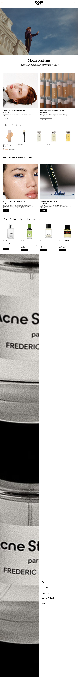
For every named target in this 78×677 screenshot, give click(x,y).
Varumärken (55, 6)
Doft (30, 6)
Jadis (63, 145)
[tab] (6, 125)
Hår (43, 6)
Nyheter (22, 6)
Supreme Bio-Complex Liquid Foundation (8, 146)
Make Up (26, 6)
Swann (34, 145)
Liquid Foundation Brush (22, 145)
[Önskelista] (74, 2)
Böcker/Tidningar (49, 6)
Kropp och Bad (39, 6)
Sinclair (48, 145)
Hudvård (33, 6)
